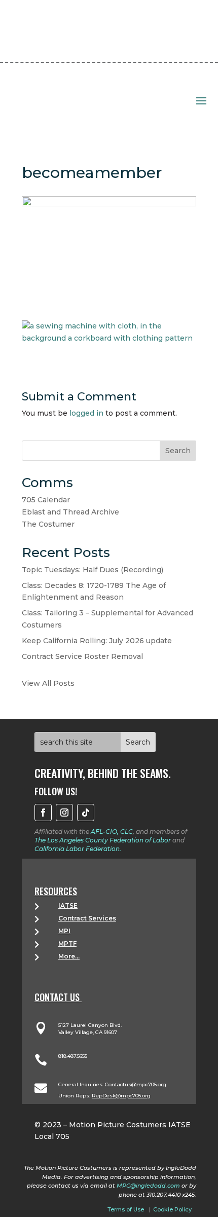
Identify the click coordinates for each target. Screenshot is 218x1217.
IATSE (68, 905)
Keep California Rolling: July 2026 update (97, 640)
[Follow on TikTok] (85, 812)
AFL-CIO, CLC (112, 831)
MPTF (67, 943)
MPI (64, 931)
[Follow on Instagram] (64, 812)
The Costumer (48, 524)
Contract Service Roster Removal (82, 656)
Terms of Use (125, 1209)
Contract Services (87, 918)
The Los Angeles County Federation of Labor (102, 840)
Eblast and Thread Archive (70, 512)
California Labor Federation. (77, 849)
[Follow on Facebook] (43, 812)
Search (178, 450)
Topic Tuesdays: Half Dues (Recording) (92, 569)
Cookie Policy (172, 1209)
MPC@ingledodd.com (148, 1185)
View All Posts (48, 683)
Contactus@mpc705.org (135, 1084)
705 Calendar (46, 499)
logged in (86, 413)
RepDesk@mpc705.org (121, 1095)
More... (69, 956)
